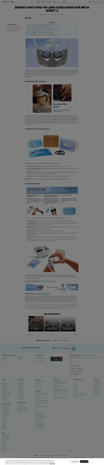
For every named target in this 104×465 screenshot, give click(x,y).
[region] (52, 461)
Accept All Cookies (84, 461)
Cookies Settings (74, 461)
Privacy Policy (52, 463)
